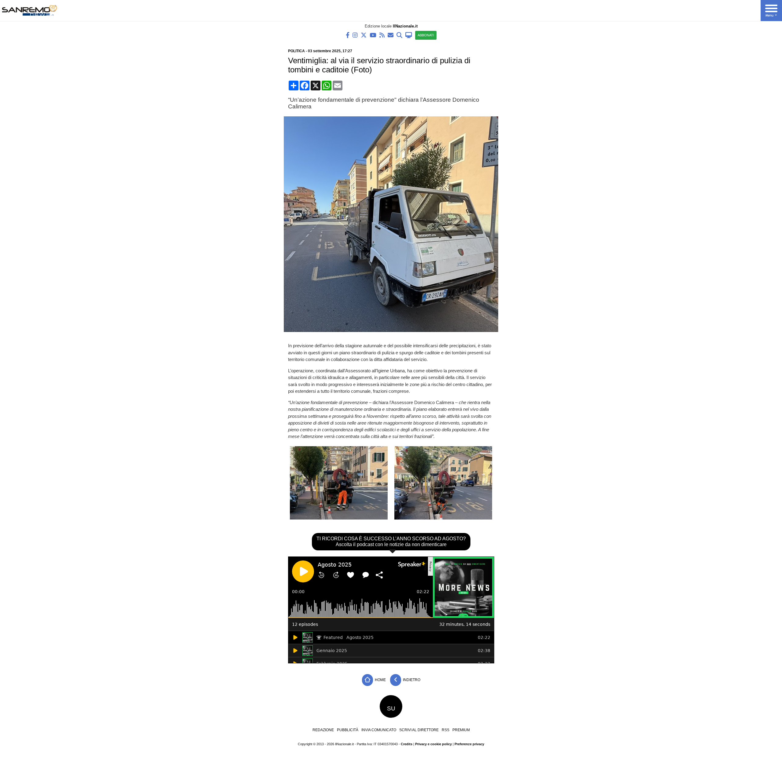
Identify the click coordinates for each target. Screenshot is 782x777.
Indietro (411, 680)
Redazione (323, 730)
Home (380, 680)
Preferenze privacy (469, 744)
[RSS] (382, 34)
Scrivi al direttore (419, 730)
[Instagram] (355, 34)
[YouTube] (373, 34)
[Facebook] (347, 34)
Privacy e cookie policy (433, 744)
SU (391, 708)
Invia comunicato (378, 730)
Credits (406, 744)
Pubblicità (347, 730)
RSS (445, 730)
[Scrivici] (390, 34)
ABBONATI (426, 35)
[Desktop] (408, 34)
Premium (461, 730)
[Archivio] (399, 34)
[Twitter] (364, 34)
